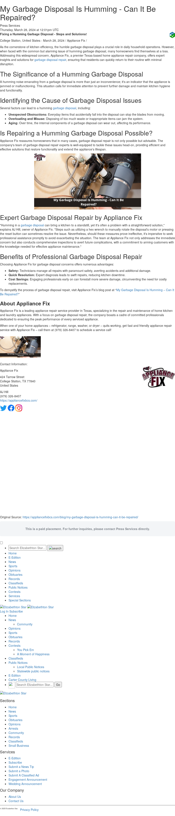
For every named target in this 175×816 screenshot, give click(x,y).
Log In (4, 611)
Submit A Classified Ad (24, 775)
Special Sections (20, 600)
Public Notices (18, 587)
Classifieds (16, 583)
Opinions (14, 570)
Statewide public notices (33, 671)
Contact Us (16, 801)
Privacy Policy (29, 809)
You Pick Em (25, 650)
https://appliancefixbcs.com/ (18, 400)
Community (24, 624)
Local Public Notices (30, 667)
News (12, 562)
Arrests (13, 728)
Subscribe (16, 611)
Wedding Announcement (25, 784)
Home (13, 553)
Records (14, 579)
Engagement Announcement (28, 779)
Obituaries (15, 574)
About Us (15, 796)
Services (14, 596)
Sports (13, 566)
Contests (14, 591)
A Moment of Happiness (33, 654)
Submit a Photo (19, 771)
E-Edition (15, 557)
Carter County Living (22, 680)
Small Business (19, 745)
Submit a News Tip (21, 766)
